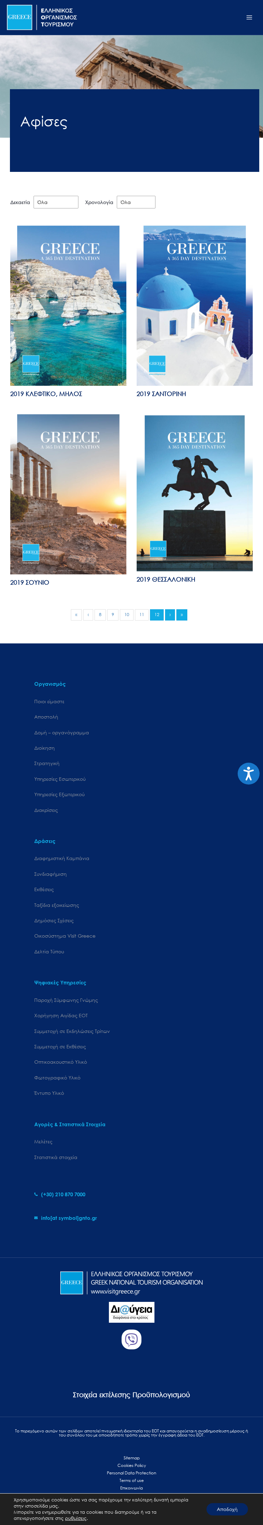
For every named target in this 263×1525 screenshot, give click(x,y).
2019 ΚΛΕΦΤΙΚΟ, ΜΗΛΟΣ (46, 393)
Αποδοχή (227, 1509)
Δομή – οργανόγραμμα (61, 732)
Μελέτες (43, 1141)
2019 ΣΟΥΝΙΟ (29, 582)
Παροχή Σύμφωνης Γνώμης (66, 1000)
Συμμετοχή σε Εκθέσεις (60, 1046)
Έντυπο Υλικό (49, 1093)
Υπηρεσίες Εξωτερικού (59, 794)
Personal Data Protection (131, 1473)
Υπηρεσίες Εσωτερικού (60, 779)
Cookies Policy (131, 1465)
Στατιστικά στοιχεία (55, 1157)
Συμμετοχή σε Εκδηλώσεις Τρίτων (72, 1031)
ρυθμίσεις (76, 1518)
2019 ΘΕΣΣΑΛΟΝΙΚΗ (166, 579)
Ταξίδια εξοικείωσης (56, 905)
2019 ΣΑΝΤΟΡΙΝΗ (161, 393)
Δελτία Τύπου (49, 951)
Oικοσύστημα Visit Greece (65, 935)
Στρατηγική (47, 763)
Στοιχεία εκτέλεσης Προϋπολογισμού (131, 1395)
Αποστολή (46, 716)
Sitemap (132, 1458)
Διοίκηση (44, 748)
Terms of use (132, 1480)
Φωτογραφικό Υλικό (57, 1077)
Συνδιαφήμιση (50, 874)
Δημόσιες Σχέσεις (54, 920)
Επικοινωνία (131, 1488)
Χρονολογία (99, 202)
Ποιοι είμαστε (49, 701)
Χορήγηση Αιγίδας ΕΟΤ (61, 1015)
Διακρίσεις (46, 810)
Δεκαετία (20, 202)
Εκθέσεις (44, 889)
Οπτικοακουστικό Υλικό (60, 1062)
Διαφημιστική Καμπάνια (61, 858)
